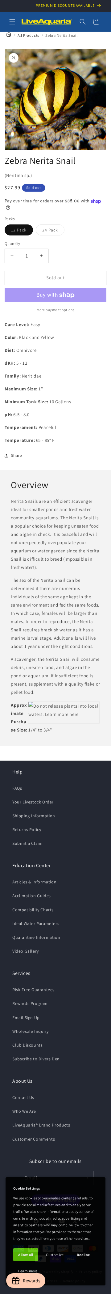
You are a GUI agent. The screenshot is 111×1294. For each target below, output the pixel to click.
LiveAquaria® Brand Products (41, 1125)
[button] (12, 21)
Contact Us (23, 1097)
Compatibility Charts (33, 909)
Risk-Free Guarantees (33, 989)
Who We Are (24, 1111)
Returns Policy (26, 829)
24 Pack (53, 231)
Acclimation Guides (31, 895)
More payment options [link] (56, 309)
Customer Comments (33, 1139)
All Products (28, 35)
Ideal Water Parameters (35, 923)
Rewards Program (30, 1003)
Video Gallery (25, 951)
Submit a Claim (27, 843)
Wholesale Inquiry (30, 1031)
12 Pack (22, 231)
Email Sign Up (26, 1017)
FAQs (17, 788)
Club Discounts (27, 1045)
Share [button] (16, 455)
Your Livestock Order (33, 802)
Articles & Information (34, 882)
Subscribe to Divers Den (36, 1059)
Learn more (28, 1271)
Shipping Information (33, 815)
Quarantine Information (36, 937)
